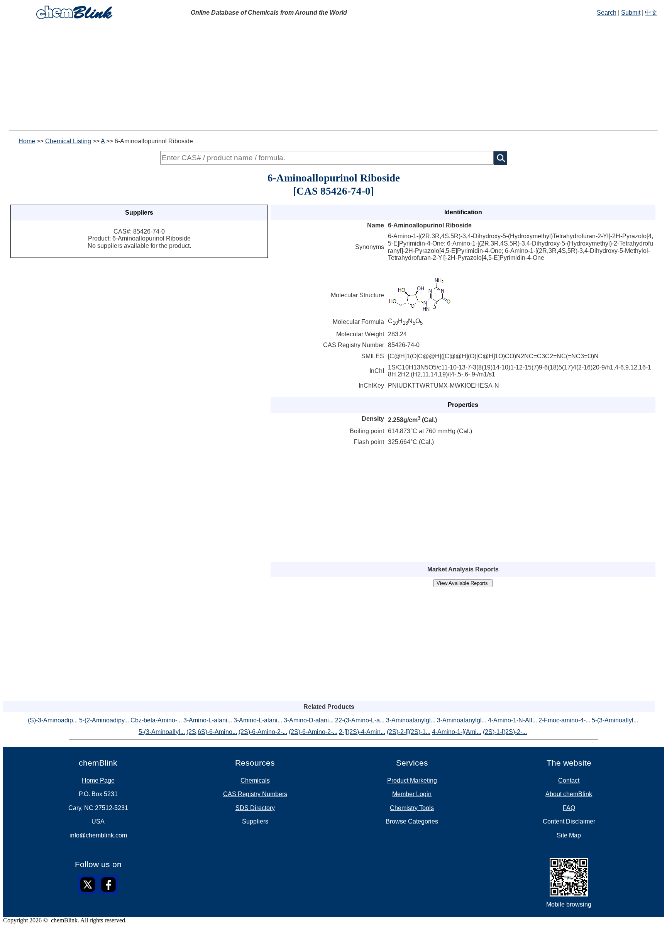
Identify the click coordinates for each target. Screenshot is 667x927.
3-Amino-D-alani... (309, 720)
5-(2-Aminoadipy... (104, 720)
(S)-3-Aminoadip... (53, 720)
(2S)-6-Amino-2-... (263, 732)
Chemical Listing (68, 141)
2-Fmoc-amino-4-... (564, 720)
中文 (651, 12)
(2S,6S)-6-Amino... (211, 732)
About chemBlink (568, 794)
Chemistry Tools (412, 808)
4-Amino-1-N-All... (512, 720)
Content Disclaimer (569, 821)
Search (606, 12)
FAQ (569, 808)
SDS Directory (255, 808)
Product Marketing (412, 780)
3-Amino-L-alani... (207, 720)
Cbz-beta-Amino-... (156, 720)
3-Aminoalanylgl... (410, 720)
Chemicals (255, 780)
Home (27, 141)
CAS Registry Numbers (255, 794)
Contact (568, 780)
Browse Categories (412, 821)
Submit (630, 12)
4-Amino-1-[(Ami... (456, 732)
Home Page (98, 780)
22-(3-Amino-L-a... (359, 720)
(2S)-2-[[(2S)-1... (408, 732)
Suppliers (255, 821)
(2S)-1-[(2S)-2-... (505, 732)
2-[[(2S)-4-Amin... (362, 732)
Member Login (412, 794)
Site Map (569, 835)
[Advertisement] (234, 76)
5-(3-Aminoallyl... (615, 720)
